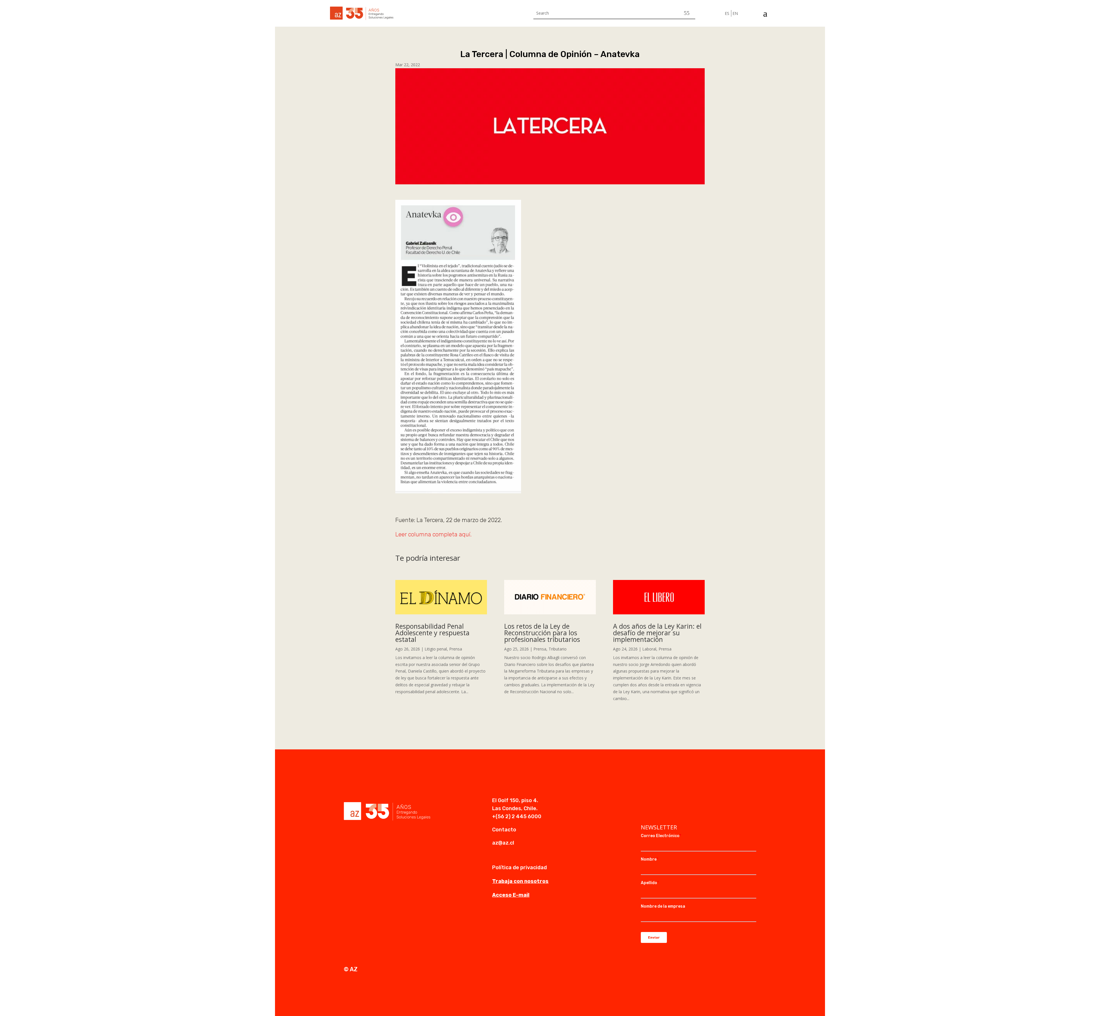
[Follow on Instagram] (656, 801)
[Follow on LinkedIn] (645, 801)
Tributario (558, 649)
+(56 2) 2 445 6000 (516, 816)
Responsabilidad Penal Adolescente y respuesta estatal (432, 633)
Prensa (455, 649)
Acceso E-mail (510, 895)
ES (727, 13)
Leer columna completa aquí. (433, 534)
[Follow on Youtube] (668, 801)
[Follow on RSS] (679, 801)
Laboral (649, 649)
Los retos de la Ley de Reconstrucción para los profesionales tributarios (542, 633)
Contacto (504, 830)
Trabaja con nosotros (520, 881)
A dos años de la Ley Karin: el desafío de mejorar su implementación (657, 633)
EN (735, 13)
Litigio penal (436, 649)
